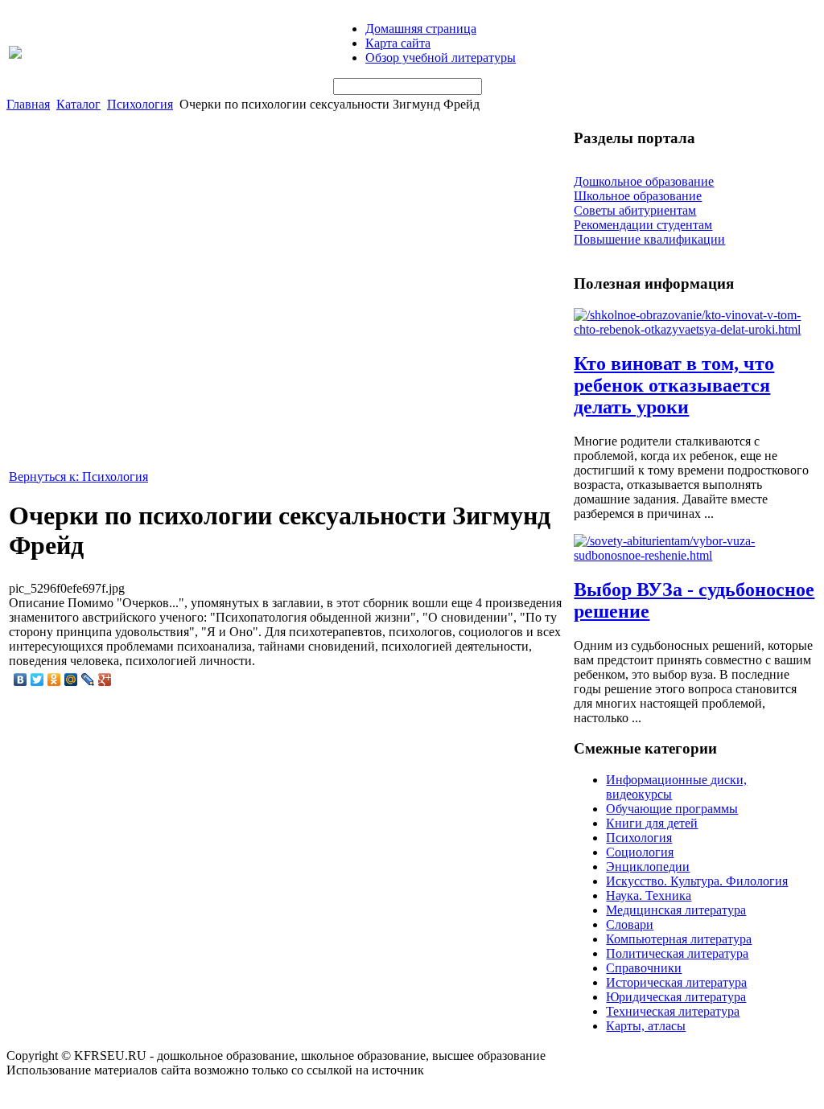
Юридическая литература (676, 997)
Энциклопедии (648, 866)
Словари (629, 924)
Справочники (644, 968)
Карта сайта (398, 43)
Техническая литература (673, 1011)
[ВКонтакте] (20, 679)
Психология (140, 104)
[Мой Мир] (71, 679)
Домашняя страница (420, 28)
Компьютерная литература (679, 939)
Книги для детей (652, 823)
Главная (28, 104)
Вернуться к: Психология (78, 476)
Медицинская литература (676, 910)
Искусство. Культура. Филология (697, 881)
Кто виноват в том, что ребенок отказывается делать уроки (674, 385)
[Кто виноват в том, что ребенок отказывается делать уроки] (694, 329)
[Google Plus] (105, 679)
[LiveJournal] (88, 679)
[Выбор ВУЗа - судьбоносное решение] (694, 555)
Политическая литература (677, 953)
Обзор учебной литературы (440, 57)
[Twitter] (37, 679)
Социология (640, 852)
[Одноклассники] (54, 679)
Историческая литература (676, 982)
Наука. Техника (648, 895)
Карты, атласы (646, 1026)
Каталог (78, 104)
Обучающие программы (672, 808)
